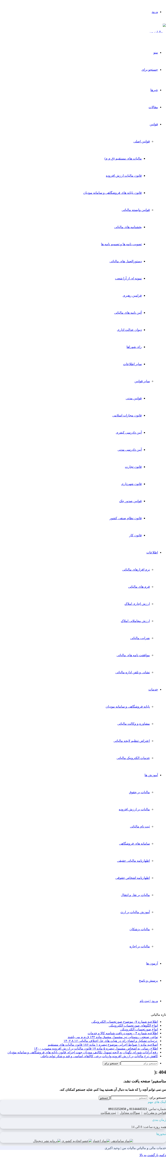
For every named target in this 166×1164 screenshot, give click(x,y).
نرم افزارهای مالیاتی (136, 569)
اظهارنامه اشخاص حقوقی (132, 877)
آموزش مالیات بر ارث (135, 912)
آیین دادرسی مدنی (130, 449)
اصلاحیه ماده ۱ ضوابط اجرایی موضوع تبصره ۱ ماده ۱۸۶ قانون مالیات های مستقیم (103, 1044)
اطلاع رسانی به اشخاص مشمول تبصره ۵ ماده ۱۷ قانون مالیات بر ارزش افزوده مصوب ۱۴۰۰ (96, 1048)
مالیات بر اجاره (140, 946)
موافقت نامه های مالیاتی (133, 655)
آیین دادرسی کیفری (129, 432)
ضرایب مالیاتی (140, 638)
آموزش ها (151, 775)
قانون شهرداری (131, 484)
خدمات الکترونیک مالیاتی (133, 758)
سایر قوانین (142, 381)
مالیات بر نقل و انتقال (135, 895)
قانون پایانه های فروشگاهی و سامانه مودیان (112, 192)
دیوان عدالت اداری (129, 329)
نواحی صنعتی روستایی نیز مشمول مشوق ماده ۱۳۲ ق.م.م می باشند (113, 1037)
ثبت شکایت (108, 1112)
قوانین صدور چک (130, 501)
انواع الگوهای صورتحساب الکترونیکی (133, 1025)
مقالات (153, 107)
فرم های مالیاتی (139, 586)
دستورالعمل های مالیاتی (126, 261)
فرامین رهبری (132, 295)
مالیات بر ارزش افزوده (134, 809)
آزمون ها (152, 963)
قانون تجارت (133, 466)
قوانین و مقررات (155, 1112)
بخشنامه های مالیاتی (128, 227)
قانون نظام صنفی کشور (126, 518)
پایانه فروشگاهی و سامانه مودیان (128, 706)
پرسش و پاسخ (148, 980)
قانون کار (135, 535)
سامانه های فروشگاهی (134, 843)
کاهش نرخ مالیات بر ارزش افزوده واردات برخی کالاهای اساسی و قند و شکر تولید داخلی (99, 1056)
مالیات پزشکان (140, 929)
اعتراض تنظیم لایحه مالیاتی (132, 740)
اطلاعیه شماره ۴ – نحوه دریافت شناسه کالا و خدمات (123, 1033)
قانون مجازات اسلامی (127, 415)
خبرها (154, 90)
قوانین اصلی (141, 141)
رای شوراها (134, 347)
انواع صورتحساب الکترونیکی (139, 1029)
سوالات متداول (130, 1112)
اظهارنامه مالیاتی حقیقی (133, 860)
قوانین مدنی (134, 398)
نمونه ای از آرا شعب (128, 278)
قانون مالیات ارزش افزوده (124, 175)
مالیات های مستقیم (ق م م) (123, 158)
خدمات (153, 689)
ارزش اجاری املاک (137, 603)
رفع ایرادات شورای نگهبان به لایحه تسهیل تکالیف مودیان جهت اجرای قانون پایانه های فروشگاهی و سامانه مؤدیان (82, 1052)
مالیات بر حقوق (139, 792)
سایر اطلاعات (132, 364)
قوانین (154, 124)
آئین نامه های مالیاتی (128, 312)
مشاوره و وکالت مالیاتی (133, 723)
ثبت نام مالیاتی (140, 826)
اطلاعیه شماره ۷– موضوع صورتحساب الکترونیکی (124, 1021)
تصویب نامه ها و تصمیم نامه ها (121, 244)
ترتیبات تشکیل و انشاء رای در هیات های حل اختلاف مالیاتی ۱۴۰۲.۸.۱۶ (111, 1041)
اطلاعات (152, 552)
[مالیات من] (157, 32)
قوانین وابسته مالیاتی (136, 210)
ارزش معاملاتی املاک (135, 621)
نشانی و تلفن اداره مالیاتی (132, 672)
